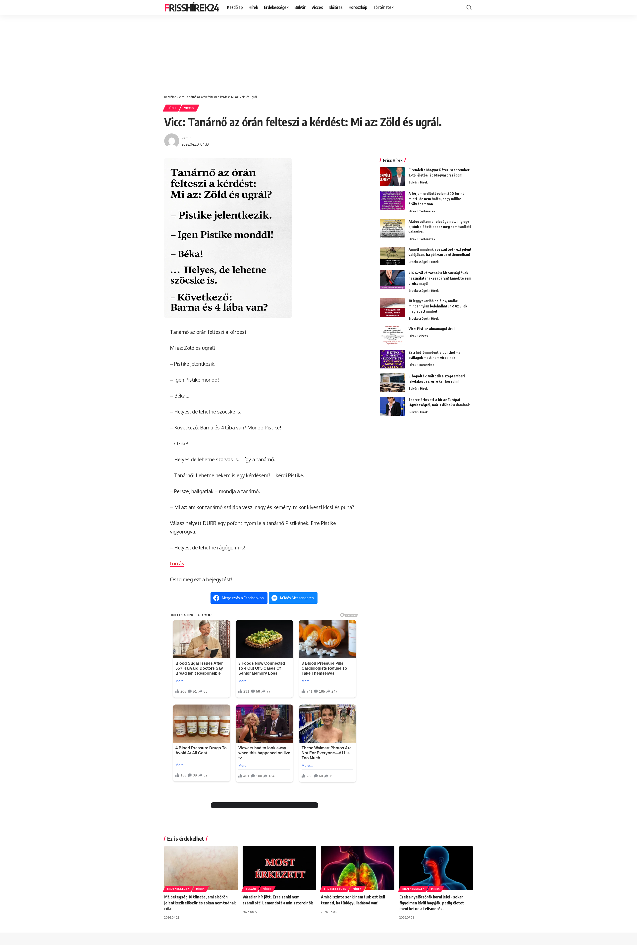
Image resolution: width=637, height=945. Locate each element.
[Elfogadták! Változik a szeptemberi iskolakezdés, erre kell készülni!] (392, 382)
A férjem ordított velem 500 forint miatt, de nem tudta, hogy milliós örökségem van (436, 198)
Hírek (172, 108)
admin (187, 137)
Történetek (427, 211)
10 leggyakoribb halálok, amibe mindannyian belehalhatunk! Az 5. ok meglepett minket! (438, 306)
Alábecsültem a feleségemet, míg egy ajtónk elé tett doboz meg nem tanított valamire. (440, 226)
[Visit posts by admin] (171, 140)
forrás (177, 563)
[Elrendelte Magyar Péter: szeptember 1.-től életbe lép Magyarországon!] (392, 176)
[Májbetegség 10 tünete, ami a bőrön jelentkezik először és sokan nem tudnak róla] (201, 868)
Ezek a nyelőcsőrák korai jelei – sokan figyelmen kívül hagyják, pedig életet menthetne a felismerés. (431, 902)
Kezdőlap (170, 97)
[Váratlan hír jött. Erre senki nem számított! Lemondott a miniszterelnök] (279, 868)
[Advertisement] (318, 52)
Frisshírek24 (191, 7)
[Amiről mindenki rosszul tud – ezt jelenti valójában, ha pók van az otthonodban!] (392, 256)
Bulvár (413, 182)
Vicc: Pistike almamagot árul (432, 329)
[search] (469, 7)
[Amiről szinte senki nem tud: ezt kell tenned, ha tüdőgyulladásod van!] (357, 868)
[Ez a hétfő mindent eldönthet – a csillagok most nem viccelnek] (392, 359)
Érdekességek (418, 262)
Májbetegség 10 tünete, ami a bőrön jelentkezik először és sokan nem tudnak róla (200, 902)
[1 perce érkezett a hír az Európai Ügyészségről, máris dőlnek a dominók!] (392, 406)
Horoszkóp (426, 365)
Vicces (189, 108)
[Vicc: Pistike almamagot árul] (392, 335)
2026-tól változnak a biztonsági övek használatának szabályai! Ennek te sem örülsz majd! (440, 278)
